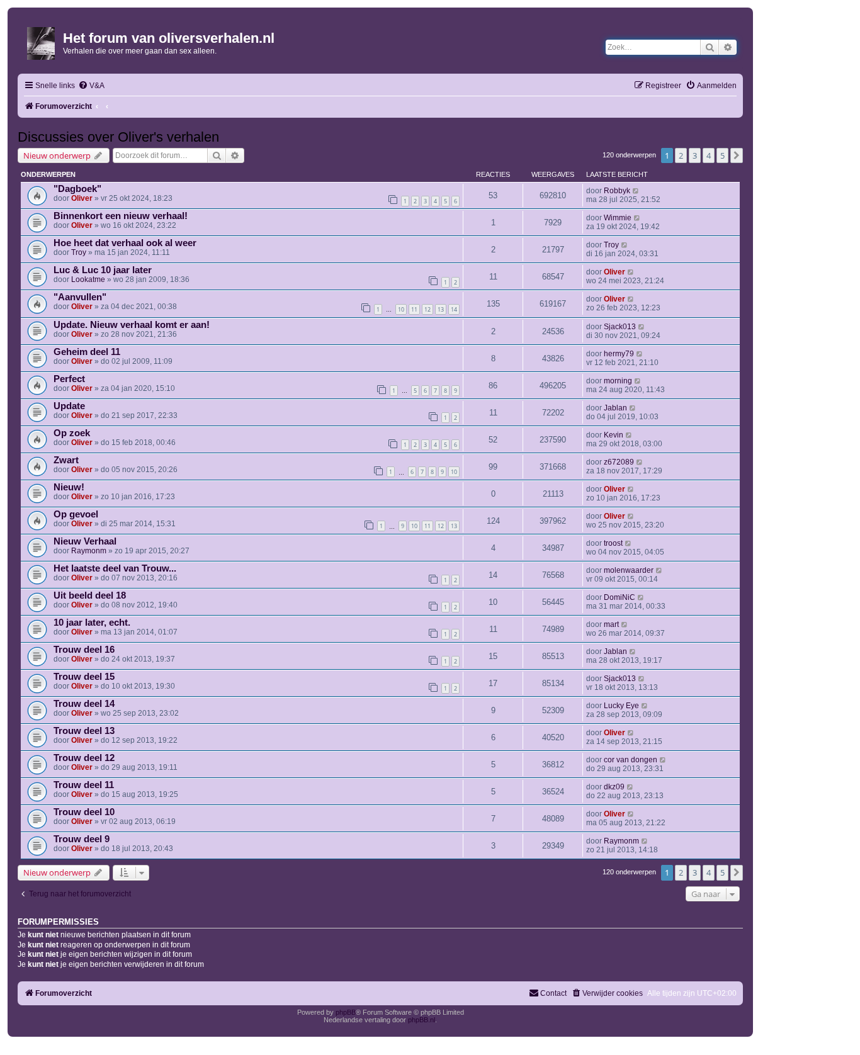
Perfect (69, 379)
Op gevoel (76, 514)
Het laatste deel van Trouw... (115, 568)
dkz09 (614, 786)
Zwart (66, 460)
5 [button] (722, 155)
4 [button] (708, 155)
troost (613, 543)
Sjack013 (620, 326)
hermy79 (619, 353)
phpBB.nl (421, 1020)
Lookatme (88, 279)
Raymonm (88, 550)
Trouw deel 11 (84, 785)
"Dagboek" (77, 189)
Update (69, 406)
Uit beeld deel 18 (90, 595)
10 (401, 309)
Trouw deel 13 (84, 731)
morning (618, 380)
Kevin (613, 435)
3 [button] (695, 155)
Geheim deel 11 (87, 352)
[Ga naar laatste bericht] (636, 190)
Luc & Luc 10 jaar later (103, 270)
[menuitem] (91, 85)
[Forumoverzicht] (42, 41)
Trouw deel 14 (84, 704)
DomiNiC (619, 597)
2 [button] (681, 155)
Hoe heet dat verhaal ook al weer (125, 243)
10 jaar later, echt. (92, 623)
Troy (78, 252)
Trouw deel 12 (84, 758)
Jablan (615, 407)
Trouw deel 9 (82, 839)
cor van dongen (630, 759)
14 (454, 309)
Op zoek (72, 433)
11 (414, 309)
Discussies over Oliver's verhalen (118, 137)
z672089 (619, 462)
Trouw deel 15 (84, 677)
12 (427, 309)
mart (611, 624)
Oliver (82, 198)
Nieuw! (69, 487)
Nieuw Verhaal (85, 541)
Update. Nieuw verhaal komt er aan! (132, 325)
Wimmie (617, 217)
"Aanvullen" (80, 297)
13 (441, 309)
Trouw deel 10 (84, 812)
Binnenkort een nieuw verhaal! (121, 216)
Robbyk (617, 190)
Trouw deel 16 (84, 650)
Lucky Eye (621, 705)
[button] (736, 155)
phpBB (346, 1012)
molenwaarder (628, 570)
